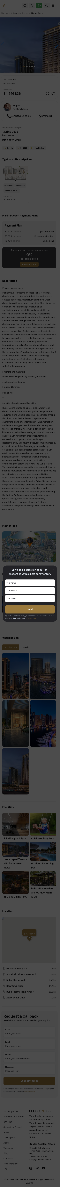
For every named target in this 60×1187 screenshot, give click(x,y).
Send (30, 609)
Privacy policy (31, 618)
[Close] (53, 569)
